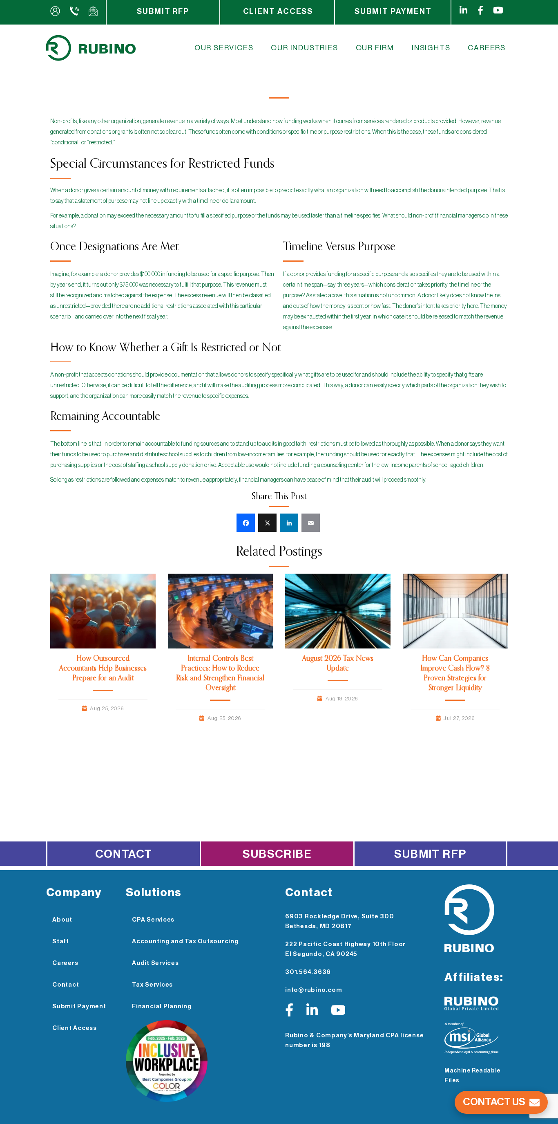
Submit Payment (393, 11)
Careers (487, 48)
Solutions (154, 892)
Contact (123, 854)
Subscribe (277, 854)
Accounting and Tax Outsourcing (185, 941)
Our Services (224, 48)
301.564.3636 (308, 972)
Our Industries (304, 48)
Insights (431, 48)
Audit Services (155, 963)
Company (74, 892)
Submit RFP (163, 11)
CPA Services (153, 920)
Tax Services (152, 985)
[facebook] (482, 12)
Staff (60, 941)
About (62, 920)
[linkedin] (462, 12)
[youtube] (500, 12)
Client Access (278, 11)
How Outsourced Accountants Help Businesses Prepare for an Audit (103, 668)
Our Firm (375, 48)
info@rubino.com (313, 990)
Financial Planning (162, 1006)
